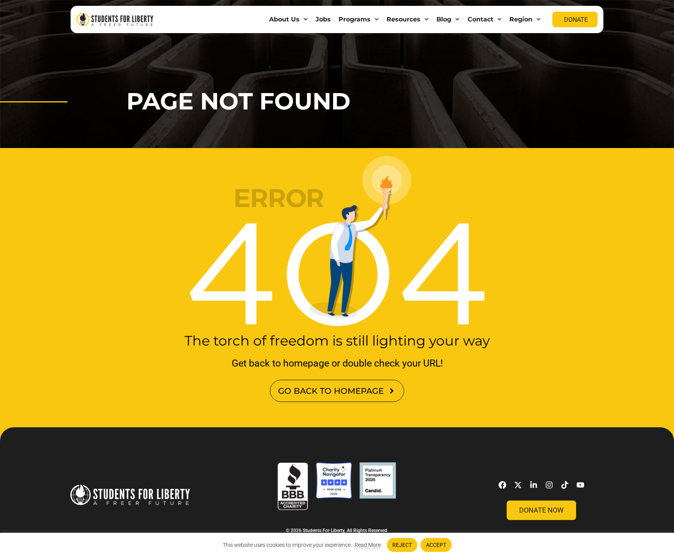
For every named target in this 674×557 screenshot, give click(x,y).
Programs (355, 19)
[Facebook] (502, 485)
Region (520, 19)
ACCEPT (436, 545)
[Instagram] (549, 485)
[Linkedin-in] (533, 485)
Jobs (323, 19)
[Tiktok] (565, 485)
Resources (403, 19)
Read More (368, 545)
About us (284, 19)
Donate (576, 19)
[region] (337, 545)
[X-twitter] (518, 485)
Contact (480, 19)
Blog (443, 19)
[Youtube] (580, 485)
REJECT (402, 545)
